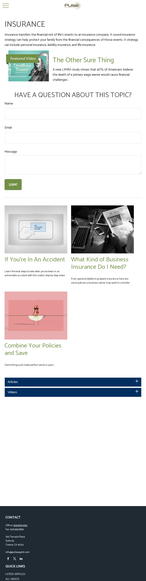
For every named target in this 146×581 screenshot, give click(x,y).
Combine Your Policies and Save (33, 349)
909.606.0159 (20, 525)
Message (11, 151)
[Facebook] (8, 558)
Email (8, 127)
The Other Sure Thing (83, 60)
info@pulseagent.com (17, 552)
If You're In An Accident (35, 260)
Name (9, 103)
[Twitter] (14, 558)
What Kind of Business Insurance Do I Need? (100, 263)
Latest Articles (15, 574)
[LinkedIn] (21, 558)
